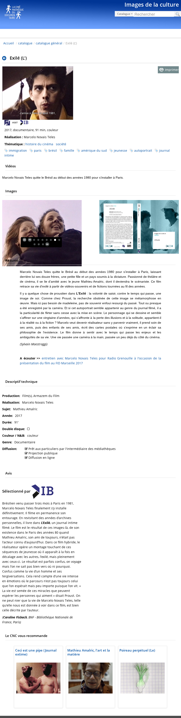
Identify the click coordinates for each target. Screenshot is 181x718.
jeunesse (120, 150)
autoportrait (143, 150)
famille (69, 150)
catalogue (25, 43)
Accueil (8, 43)
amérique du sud (94, 150)
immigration (18, 150)
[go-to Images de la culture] (90, 13)
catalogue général (49, 43)
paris (37, 150)
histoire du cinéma (39, 144)
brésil (53, 150)
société (61, 144)
